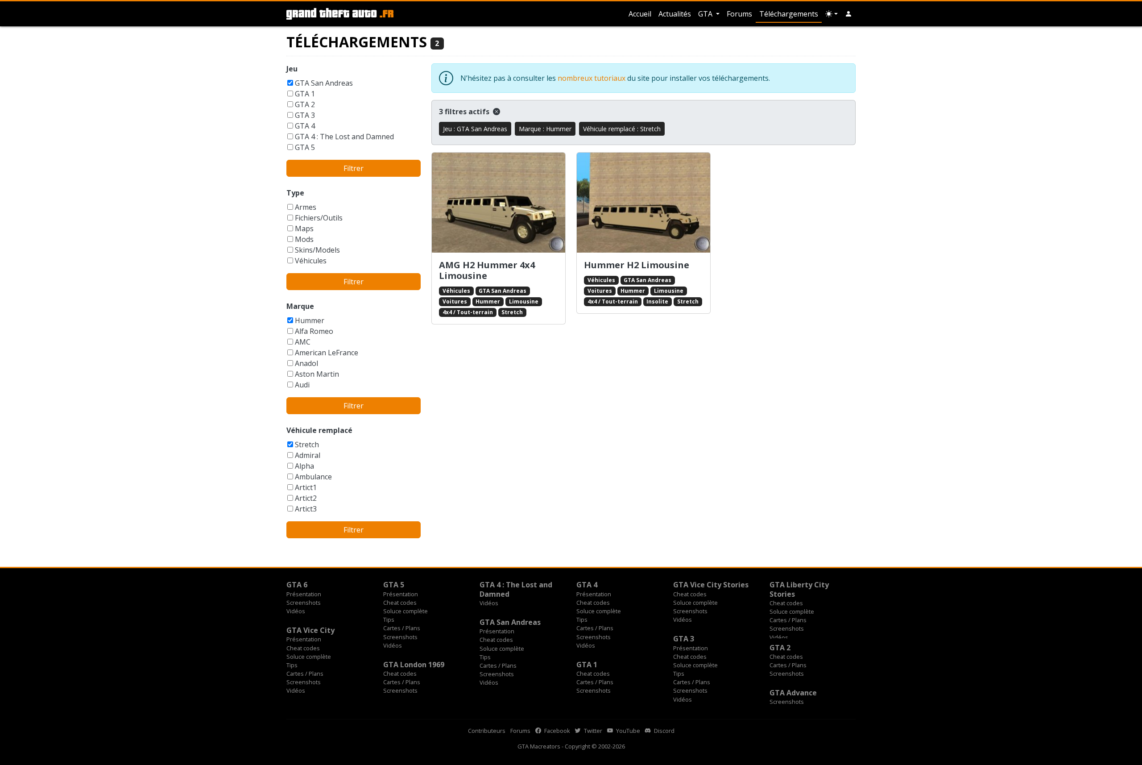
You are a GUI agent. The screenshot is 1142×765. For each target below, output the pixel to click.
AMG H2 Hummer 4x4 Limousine (487, 270)
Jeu (292, 69)
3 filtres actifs (465, 111)
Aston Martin (317, 374)
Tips (388, 619)
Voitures (455, 301)
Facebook (556, 731)
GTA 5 (305, 147)
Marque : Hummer (545, 129)
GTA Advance (793, 693)
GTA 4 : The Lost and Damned (344, 136)
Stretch (307, 444)
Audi (302, 385)
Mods (304, 239)
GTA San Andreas (324, 83)
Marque (300, 306)
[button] (848, 14)
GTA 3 (305, 115)
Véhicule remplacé (319, 430)
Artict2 (306, 498)
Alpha (304, 466)
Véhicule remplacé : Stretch (622, 129)
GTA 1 (305, 94)
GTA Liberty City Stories (799, 589)
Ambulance (313, 477)
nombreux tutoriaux (591, 78)
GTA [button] (706, 14)
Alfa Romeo (314, 331)
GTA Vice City (310, 630)
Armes (305, 207)
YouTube (627, 731)
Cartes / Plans (401, 628)
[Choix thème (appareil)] (831, 14)
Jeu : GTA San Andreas (475, 129)
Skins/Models (317, 250)
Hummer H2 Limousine (636, 265)
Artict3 (306, 509)
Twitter (592, 731)
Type (295, 193)
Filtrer (353, 168)
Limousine (523, 301)
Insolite (657, 301)
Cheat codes (400, 603)
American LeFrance (326, 353)
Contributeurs (486, 731)
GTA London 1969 (413, 664)
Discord (663, 731)
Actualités (674, 14)
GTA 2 (305, 104)
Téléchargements (788, 14)
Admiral (307, 455)
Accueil (640, 14)
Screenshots (303, 603)
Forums (739, 14)
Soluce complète (405, 611)
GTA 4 (305, 126)
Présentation (303, 594)
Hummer (309, 320)
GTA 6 (296, 585)
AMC (302, 342)
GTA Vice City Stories (711, 585)
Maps (304, 228)
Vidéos (295, 611)
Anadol (306, 363)
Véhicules (311, 261)
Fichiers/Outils (319, 218)
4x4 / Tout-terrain (468, 312)
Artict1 (306, 487)
